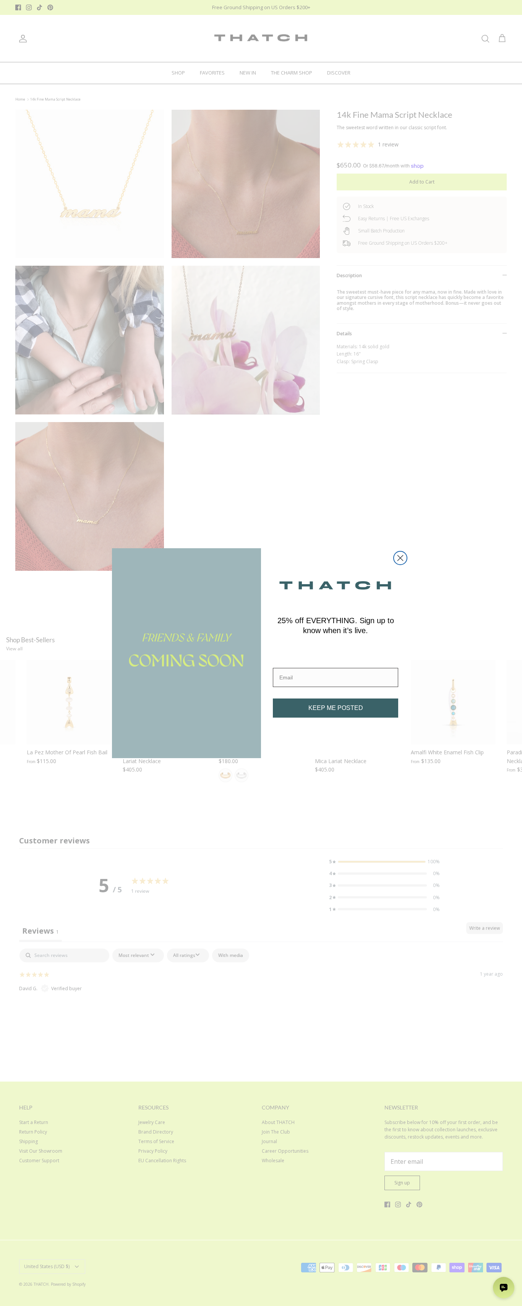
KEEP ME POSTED (335, 708)
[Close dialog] (400, 558)
